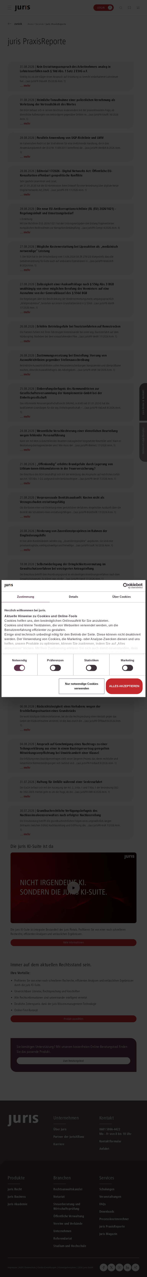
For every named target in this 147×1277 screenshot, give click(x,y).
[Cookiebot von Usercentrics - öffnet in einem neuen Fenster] (126, 586)
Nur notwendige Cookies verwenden (81, 686)
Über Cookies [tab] (121, 596)
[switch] (55, 668)
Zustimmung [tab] (25, 596)
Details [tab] (73, 596)
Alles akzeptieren (124, 686)
